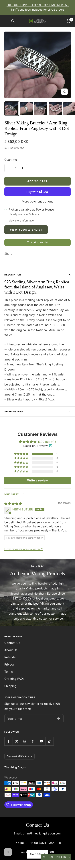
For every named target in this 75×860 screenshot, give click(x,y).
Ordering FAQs (14, 678)
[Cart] (69, 21)
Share (8, 253)
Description (12, 274)
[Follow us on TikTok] (49, 741)
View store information (22, 220)
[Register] (58, 718)
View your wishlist (26, 229)
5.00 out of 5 (47, 442)
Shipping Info (13, 411)
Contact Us (12, 643)
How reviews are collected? (23, 549)
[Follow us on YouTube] (41, 741)
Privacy (9, 664)
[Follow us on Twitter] (17, 741)
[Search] (13, 21)
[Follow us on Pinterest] (33, 741)
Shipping (10, 686)
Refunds (9, 657)
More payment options (37, 201)
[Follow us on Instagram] (25, 741)
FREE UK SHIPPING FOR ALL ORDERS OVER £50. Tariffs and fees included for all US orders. (38, 7)
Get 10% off (37, 854)
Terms (8, 671)
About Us (10, 650)
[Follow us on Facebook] (8, 741)
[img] (13, 504)
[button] (21, 454)
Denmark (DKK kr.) (18, 756)
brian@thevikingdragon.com (42, 833)
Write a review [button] (37, 480)
